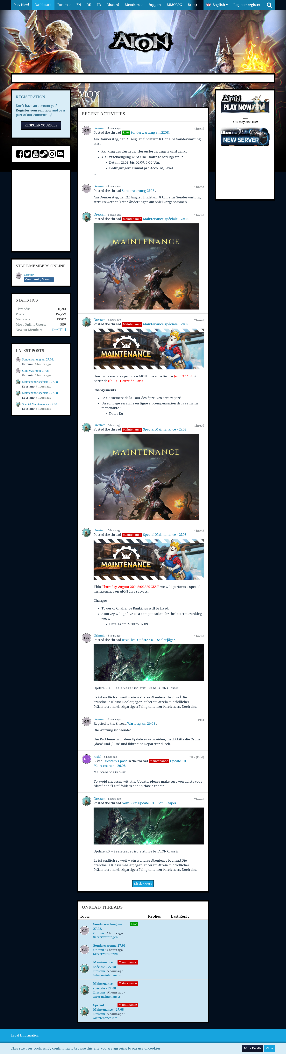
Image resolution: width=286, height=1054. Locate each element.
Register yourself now (33, 110)
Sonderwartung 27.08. (35, 370)
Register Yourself (41, 125)
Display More (143, 883)
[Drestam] (86, 261)
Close (269, 1048)
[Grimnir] (86, 151)
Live (134, 924)
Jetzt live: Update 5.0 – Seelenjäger (148, 640)
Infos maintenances (106, 975)
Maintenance (128, 962)
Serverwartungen (105, 937)
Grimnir (29, 274)
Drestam (28, 386)
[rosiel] (86, 771)
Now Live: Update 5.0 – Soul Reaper (149, 803)
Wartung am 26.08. (141, 723)
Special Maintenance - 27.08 (39, 404)
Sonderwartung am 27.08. (38, 359)
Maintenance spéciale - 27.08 (40, 381)
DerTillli (59, 330)
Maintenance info (105, 1018)
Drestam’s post (115, 761)
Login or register (246, 5)
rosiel (97, 756)
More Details (252, 1048)
